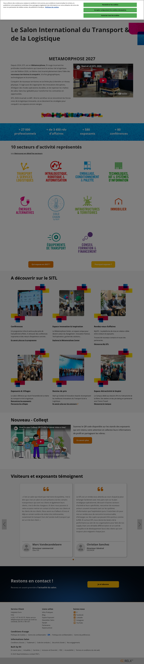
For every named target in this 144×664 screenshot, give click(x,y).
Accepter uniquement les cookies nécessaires (110, 10)
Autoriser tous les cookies (110, 15)
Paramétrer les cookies (110, 5)
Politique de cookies (52, 7)
